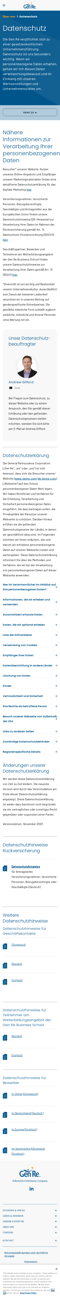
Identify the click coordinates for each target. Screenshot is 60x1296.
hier (29, 189)
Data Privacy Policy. (28, 1293)
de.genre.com (47, 478)
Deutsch (17, 963)
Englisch (17, 980)
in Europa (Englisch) (24, 1129)
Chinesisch (19, 944)
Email (17, 388)
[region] (30, 1280)
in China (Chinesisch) (25, 1093)
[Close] (56, 1269)
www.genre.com (26, 478)
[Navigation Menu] (4, 5)
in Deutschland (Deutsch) (28, 1113)
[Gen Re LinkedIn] (31, 1189)
